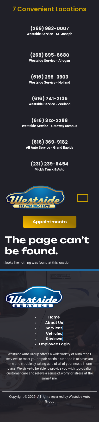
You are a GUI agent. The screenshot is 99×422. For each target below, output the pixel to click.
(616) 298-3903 (49, 76)
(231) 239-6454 (49, 163)
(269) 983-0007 (49, 28)
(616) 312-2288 (49, 120)
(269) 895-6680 (49, 55)
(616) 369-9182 (49, 142)
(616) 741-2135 (50, 98)
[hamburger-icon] (82, 198)
